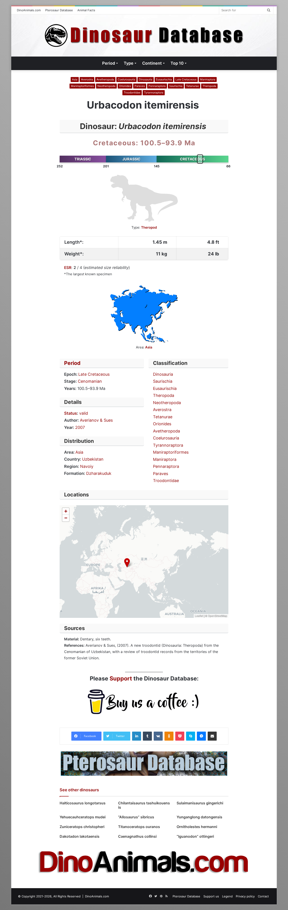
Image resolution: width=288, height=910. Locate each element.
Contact (263, 896)
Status (70, 413)
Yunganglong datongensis (199, 817)
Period (72, 363)
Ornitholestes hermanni (197, 826)
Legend (227, 896)
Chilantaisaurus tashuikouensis (144, 805)
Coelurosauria (126, 79)
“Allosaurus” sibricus (136, 817)
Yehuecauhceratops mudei (83, 817)
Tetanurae (192, 86)
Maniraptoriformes (82, 86)
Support (121, 678)
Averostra (87, 79)
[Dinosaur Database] (144, 35)
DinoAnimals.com (29, 10)
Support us (211, 896)
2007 (80, 427)
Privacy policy (245, 896)
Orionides (125, 86)
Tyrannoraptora (153, 92)
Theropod (149, 227)
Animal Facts (86, 10)
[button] (127, 562)
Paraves (140, 86)
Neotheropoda (106, 86)
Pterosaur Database (59, 10)
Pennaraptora (157, 86)
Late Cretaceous (186, 79)
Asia (74, 79)
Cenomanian (90, 381)
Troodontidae (132, 92)
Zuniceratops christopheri (82, 826)
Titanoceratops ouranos (139, 826)
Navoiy (86, 466)
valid (83, 413)
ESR (67, 267)
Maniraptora (207, 79)
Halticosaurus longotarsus (83, 803)
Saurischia (175, 86)
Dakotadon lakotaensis (79, 836)
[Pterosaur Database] (144, 763)
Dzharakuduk (98, 473)
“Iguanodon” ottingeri (195, 836)
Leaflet (199, 616)
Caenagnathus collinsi (137, 836)
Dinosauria (145, 79)
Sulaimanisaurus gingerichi (200, 803)
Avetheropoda (105, 79)
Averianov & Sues (96, 420)
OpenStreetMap (217, 616)
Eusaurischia (164, 79)
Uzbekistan (93, 459)
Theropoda (209, 86)
